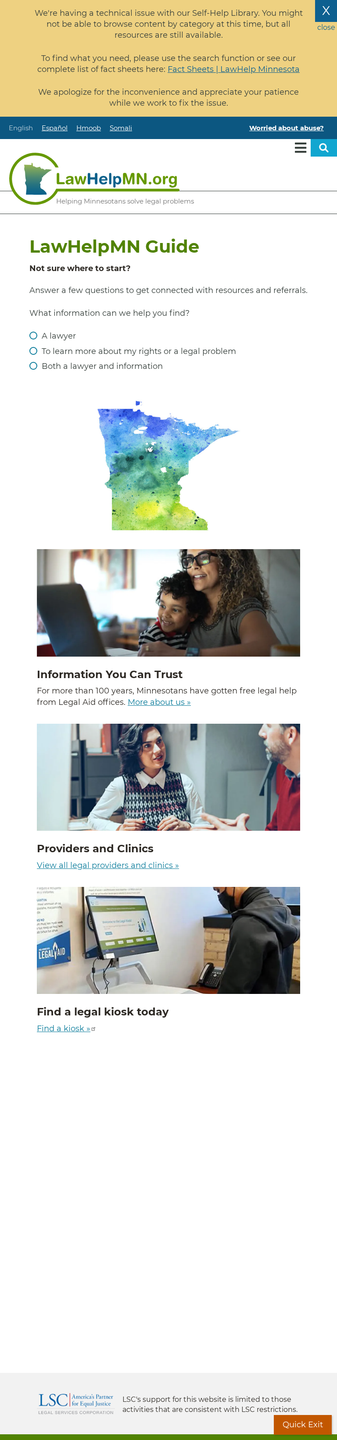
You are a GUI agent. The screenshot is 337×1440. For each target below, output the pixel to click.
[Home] (94, 178)
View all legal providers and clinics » (108, 865)
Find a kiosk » (63, 1028)
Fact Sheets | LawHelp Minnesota (234, 69)
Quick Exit (303, 1424)
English (21, 128)
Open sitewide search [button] (324, 148)
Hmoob (88, 128)
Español (55, 128)
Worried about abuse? (286, 128)
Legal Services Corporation (76, 1403)
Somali (121, 128)
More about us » (159, 702)
